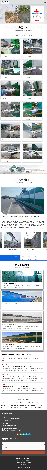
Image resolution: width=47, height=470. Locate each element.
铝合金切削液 (27, 402)
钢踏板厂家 (21, 405)
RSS (17, 462)
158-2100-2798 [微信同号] (12, 418)
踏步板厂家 (27, 405)
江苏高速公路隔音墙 (27, 161)
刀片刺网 (39, 407)
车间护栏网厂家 (39, 403)
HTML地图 (29, 462)
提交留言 (23, 452)
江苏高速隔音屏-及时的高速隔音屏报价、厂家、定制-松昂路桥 (17, 355)
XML (20, 462)
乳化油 (42, 402)
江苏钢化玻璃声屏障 (27, 98)
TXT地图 (24, 462)
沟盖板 (37, 405)
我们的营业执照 (23, 464)
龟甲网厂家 (32, 405)
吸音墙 (35, 407)
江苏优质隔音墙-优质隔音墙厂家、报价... (10, 324)
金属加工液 (37, 402)
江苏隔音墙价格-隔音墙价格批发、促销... (10, 344)
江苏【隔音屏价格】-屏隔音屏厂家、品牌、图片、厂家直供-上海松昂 (19, 376)
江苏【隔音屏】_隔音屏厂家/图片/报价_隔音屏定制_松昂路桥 (17, 366)
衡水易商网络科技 (26, 467)
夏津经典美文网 (4, 403)
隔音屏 (21, 407)
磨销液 (32, 402)
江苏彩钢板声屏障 (5, 98)
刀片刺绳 (11, 407)
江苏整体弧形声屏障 (5, 77)
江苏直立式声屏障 (26, 77)
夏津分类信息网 (17, 403)
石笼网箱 (6, 407)
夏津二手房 (10, 403)
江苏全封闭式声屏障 (27, 56)
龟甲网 (41, 405)
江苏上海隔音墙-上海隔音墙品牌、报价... (10, 283)
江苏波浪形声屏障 (26, 119)
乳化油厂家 (21, 402)
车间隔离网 (16, 407)
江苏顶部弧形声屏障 (5, 56)
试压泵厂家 (16, 402)
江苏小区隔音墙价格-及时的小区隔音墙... (10, 303)
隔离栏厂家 (16, 405)
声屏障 (2, 407)
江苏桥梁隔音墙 (4, 161)
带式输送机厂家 (24, 403)
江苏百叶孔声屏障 (5, 119)
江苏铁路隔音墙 (4, 140)
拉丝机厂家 (3, 402)
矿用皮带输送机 (31, 403)
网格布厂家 (3, 405)
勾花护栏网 (26, 407)
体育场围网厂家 (10, 402)
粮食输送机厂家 (10, 405)
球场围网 (30, 407)
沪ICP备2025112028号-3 (25, 460)
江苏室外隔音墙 (26, 140)
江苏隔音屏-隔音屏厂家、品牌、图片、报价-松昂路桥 (15, 386)
